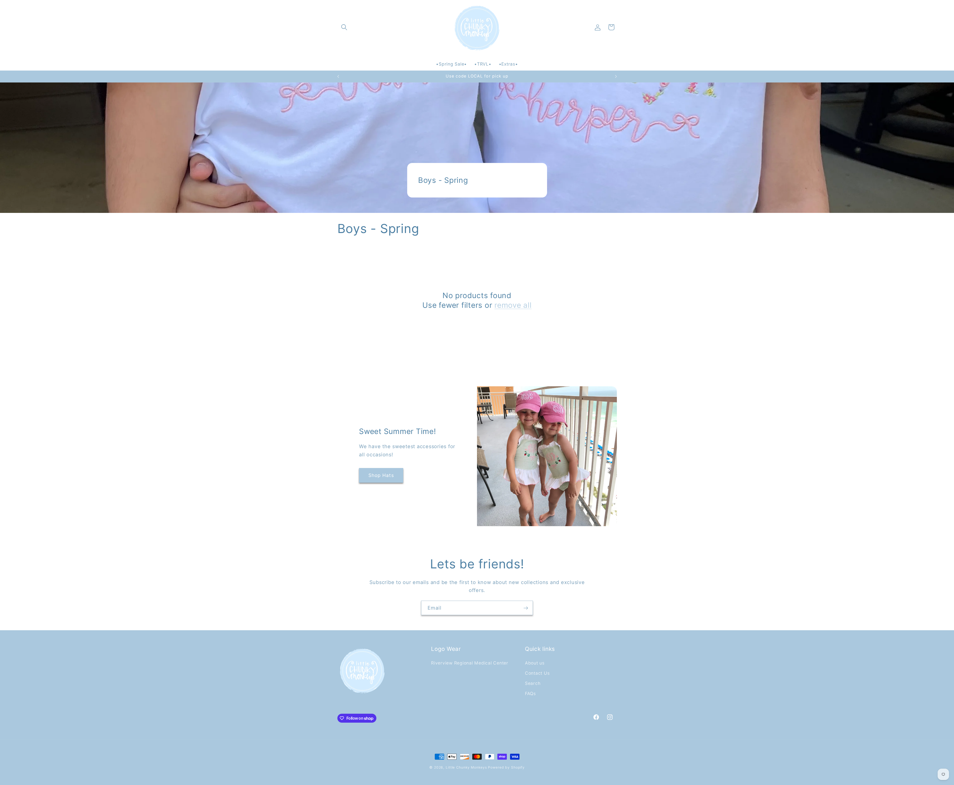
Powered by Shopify (506, 767)
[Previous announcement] (338, 76)
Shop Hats (381, 475)
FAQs (530, 693)
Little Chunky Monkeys (466, 767)
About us (535, 662)
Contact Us (537, 672)
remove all (513, 305)
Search (533, 683)
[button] (344, 27)
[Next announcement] (615, 76)
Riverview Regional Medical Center (469, 662)
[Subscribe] (526, 608)
